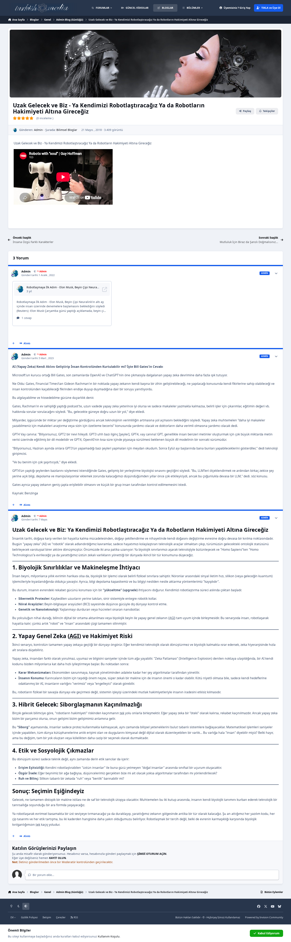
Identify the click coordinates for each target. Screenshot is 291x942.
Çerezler (61, 917)
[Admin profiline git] (15, 130)
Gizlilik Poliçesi (29, 917)
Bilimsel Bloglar (66, 130)
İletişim (47, 917)
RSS (75, 917)
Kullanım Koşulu (109, 936)
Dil (12, 917)
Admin (38, 130)
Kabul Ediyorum (269, 933)
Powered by (264, 917)
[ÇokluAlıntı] (13, 343)
